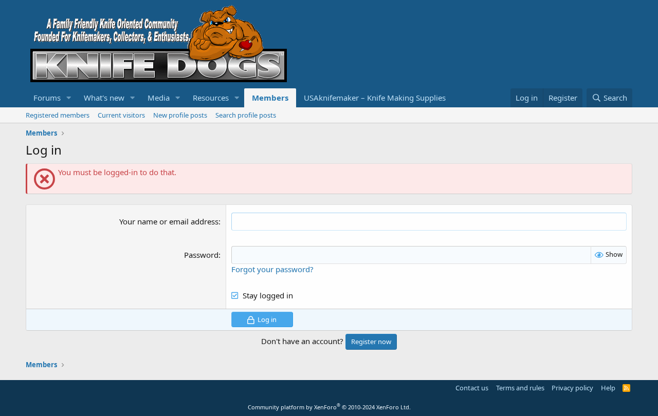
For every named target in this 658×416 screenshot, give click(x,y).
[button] (69, 97)
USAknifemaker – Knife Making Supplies (375, 97)
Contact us (471, 387)
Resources (211, 97)
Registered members (57, 115)
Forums (47, 97)
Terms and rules (520, 387)
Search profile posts (245, 115)
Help (608, 387)
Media (159, 97)
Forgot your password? (272, 269)
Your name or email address (168, 221)
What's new (104, 97)
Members (270, 97)
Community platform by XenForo (329, 407)
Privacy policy (572, 387)
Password (201, 255)
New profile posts (180, 115)
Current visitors (121, 115)
